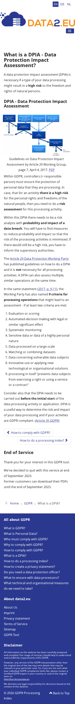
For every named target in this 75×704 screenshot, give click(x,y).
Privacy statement (17, 618)
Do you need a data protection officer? (32, 572)
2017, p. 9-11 (47, 289)
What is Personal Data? (20, 534)
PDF (52, 170)
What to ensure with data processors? (31, 578)
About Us (10, 607)
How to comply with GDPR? (23, 550)
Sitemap (10, 629)
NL (69, 4)
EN (56, 4)
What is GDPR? (14, 528)
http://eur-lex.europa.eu (16, 679)
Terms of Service (16, 624)
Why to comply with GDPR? (23, 545)
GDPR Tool (11, 635)
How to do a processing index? (26, 561)
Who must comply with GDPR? (26, 539)
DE (62, 4)
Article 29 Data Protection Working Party (39, 259)
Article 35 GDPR (47, 421)
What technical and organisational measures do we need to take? (36, 586)
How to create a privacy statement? (29, 566)
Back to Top (61, 693)
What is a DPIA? (15, 555)
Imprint (9, 613)
